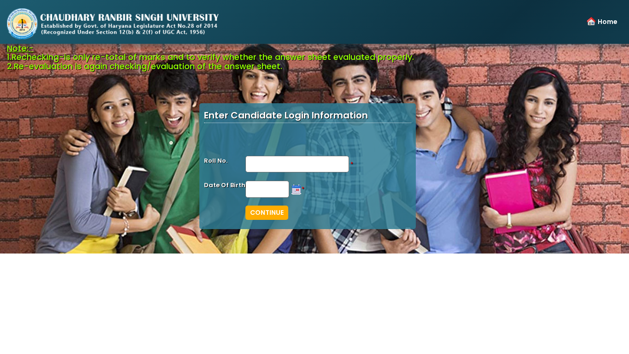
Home (607, 21)
